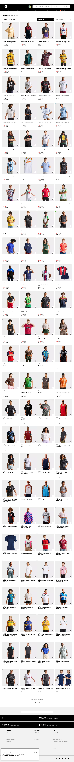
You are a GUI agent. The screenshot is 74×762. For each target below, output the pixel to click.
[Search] (33, 6)
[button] (30, 6)
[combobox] (42, 6)
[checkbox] (3, 19)
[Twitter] (65, 758)
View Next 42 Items (36, 702)
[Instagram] (59, 758)
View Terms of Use (8, 755)
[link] (5, 6)
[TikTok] (56, 758)
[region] (20, 754)
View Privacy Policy (15, 755)
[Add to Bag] (18, 37)
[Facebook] (62, 758)
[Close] (37, 749)
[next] (63, 2)
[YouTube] (68, 758)
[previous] (10, 2)
